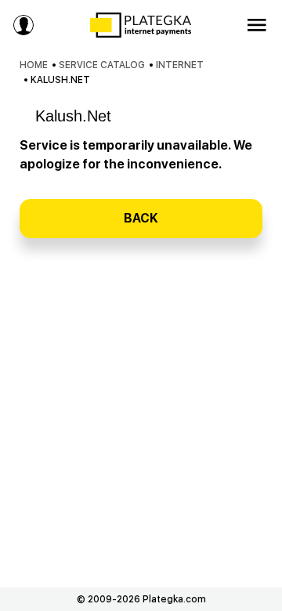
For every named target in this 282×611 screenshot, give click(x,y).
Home (34, 65)
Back (141, 218)
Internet (180, 65)
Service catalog (102, 65)
